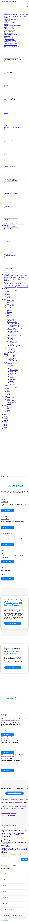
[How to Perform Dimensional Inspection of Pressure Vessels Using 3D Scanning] (14, 756)
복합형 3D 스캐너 (14, 323)
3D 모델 (9, 307)
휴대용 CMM (7, 14)
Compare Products (10, 224)
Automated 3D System (9, 834)
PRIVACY (11, 868)
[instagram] (24, 830)
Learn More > (14, 19)
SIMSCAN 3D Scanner (21, 802)
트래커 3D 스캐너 (8, 46)
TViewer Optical (13, 352)
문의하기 (9, 296)
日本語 (5, 424)
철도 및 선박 (13, 371)
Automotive (5, 519)
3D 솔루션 (9, 374)
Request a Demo (8, 698)
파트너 (8, 294)
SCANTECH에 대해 (12, 290)
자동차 (11, 366)
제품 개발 (12, 377)
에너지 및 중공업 (14, 370)
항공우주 (12, 365)
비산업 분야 (13, 373)
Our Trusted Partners (16, 838)
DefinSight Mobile (14, 349)
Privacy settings (5, 920)
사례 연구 (9, 310)
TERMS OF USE (5, 868)
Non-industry (5, 570)
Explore (5, 362)
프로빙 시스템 (10, 16)
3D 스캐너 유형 (13, 667)
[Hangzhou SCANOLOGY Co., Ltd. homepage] (10, 1)
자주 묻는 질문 (10, 301)
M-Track (12, 334)
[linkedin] (19, 830)
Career (7, 839)
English (5, 416)
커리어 (8, 297)
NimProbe (12, 338)
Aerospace (4, 502)
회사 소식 (9, 312)
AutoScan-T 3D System (15, 345)
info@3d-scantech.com (6, 848)
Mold (2, 553)
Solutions (9, 842)
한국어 (5, 425)
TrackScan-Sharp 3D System (19, 808)
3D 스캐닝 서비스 (11, 305)
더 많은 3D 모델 (7, 510)
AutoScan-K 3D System (15, 347)
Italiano (5, 428)
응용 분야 (6, 274)
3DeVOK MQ (13, 356)
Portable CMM (10, 319)
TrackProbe (12, 340)
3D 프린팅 (12, 382)
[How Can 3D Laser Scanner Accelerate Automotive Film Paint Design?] (14, 738)
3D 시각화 (12, 384)
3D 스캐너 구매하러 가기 (14, 793)
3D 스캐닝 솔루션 (12, 623)
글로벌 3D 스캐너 (14, 326)
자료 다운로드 (10, 304)
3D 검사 (12, 376)
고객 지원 (9, 302)
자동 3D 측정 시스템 (19, 16)
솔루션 (5, 282)
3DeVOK (8, 843)
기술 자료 (9, 315)
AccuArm (12, 320)
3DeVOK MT (13, 358)
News (5, 405)
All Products (21, 224)
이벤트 (8, 313)
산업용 (5, 13)
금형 (11, 368)
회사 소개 (6, 288)
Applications (4, 842)
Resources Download (17, 842)
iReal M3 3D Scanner (6, 808)
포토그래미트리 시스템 (16, 328)
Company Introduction (6, 838)
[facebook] (3, 830)
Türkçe (5, 427)
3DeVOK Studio (14, 360)
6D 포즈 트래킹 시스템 (15, 335)
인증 (8, 291)
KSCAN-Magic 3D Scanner (8, 802)
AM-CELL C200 (5, 815)
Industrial (6, 317)
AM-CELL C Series (14, 342)
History (8, 293)
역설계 (11, 381)
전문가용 (6, 225)
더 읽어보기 (7, 734)
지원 (5, 299)
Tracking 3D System (16, 833)
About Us (6, 385)
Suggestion (3, 851)
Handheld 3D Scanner (6, 833)
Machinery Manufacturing (10, 536)
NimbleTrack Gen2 (14, 331)
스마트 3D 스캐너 (14, 325)
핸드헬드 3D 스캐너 (16, 14)
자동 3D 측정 (13, 379)
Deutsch (5, 418)
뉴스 (5, 308)
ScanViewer (12, 351)
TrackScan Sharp (14, 332)
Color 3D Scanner (8, 227)
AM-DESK (12, 344)
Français (6, 417)
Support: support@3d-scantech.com (18, 849)
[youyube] (13, 830)
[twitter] (8, 830)
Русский (6, 422)
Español (5, 421)
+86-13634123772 (20, 848)
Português (6, 420)
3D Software (15, 227)
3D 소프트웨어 (8, 180)
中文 (5, 414)
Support (5, 396)
